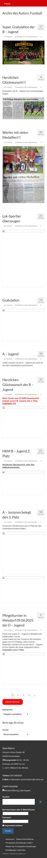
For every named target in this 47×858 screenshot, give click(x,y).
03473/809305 (16, 776)
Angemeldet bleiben (13, 826)
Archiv (5, 730)
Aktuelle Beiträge (12, 702)
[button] (19, 843)
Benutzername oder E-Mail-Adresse (18, 810)
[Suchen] (40, 802)
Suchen (6, 797)
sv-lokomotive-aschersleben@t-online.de (25, 779)
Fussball (8, 36)
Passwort (6, 818)
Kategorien (7, 710)
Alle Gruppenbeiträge (30, 36)
